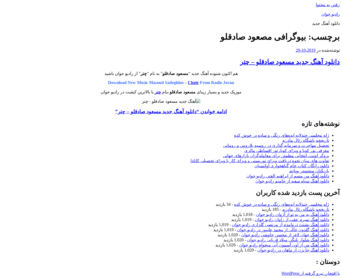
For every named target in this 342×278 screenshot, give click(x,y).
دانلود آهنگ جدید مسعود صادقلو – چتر (290, 61)
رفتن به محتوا (328, 4)
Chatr (193, 82)
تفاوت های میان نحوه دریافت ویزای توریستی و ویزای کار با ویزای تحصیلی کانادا (260, 160)
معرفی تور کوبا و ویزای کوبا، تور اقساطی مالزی (286, 150)
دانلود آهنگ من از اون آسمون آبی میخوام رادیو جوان (284, 245)
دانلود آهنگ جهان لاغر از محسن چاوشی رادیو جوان (285, 235)
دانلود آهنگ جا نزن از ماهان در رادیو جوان (293, 250)
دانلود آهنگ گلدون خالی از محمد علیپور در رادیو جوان (283, 229)
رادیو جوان (330, 14)
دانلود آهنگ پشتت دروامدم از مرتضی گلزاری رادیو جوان (280, 224)
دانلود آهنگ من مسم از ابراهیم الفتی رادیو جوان (287, 176)
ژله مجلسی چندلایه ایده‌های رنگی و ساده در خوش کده (281, 135)
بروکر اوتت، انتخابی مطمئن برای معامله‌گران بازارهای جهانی (276, 155)
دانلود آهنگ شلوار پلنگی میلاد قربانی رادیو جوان (288, 240)
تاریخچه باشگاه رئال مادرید (305, 140)
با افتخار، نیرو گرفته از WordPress (310, 273)
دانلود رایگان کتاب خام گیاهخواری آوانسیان (291, 165)
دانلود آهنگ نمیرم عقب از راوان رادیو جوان (292, 219)
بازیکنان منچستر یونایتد (309, 171)
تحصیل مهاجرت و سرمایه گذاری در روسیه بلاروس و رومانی (276, 145)
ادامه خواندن (171, 111)
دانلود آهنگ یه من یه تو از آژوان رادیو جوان (292, 214)
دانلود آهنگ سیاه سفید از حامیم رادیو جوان (292, 181)
